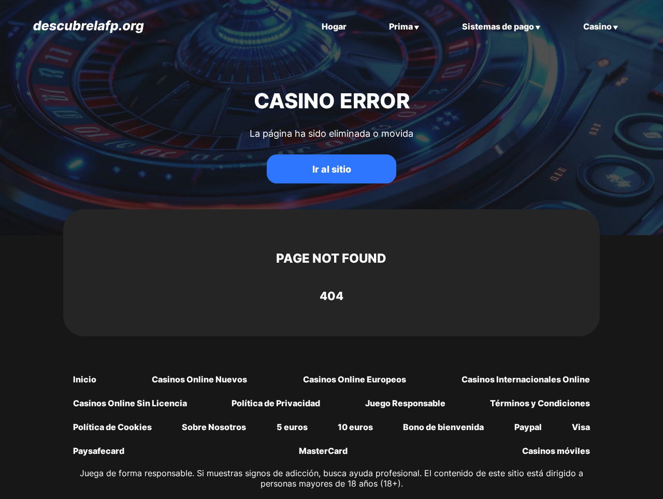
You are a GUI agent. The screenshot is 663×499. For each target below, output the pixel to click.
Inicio (84, 379)
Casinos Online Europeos (354, 379)
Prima (401, 26)
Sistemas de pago (498, 26)
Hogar (334, 26)
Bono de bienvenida (443, 427)
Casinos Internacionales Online (526, 379)
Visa (581, 427)
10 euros (355, 427)
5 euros (292, 427)
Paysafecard (98, 451)
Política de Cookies (112, 427)
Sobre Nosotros (214, 427)
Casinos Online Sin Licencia (130, 403)
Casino (597, 26)
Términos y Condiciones (540, 403)
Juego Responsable (405, 403)
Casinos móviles (556, 451)
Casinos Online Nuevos (199, 379)
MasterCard (323, 451)
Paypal (528, 427)
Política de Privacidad (276, 403)
